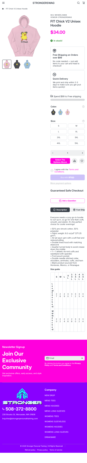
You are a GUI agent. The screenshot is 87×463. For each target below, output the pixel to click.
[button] (83, 3)
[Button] (83, 106)
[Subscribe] (82, 358)
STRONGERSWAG (65, 17)
